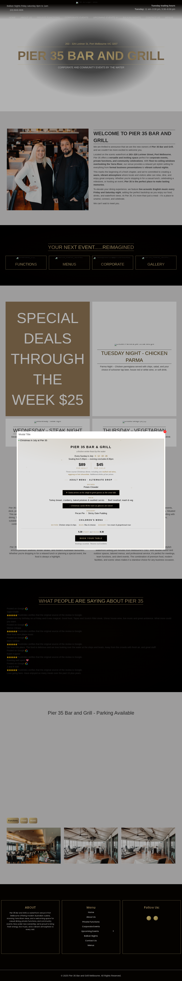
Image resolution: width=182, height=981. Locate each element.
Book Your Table (91, 538)
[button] (165, 431)
